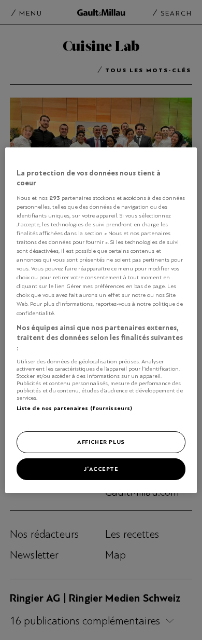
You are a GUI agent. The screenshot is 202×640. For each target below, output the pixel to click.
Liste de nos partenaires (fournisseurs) (74, 408)
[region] (101, 320)
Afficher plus (100, 441)
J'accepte (100, 468)
